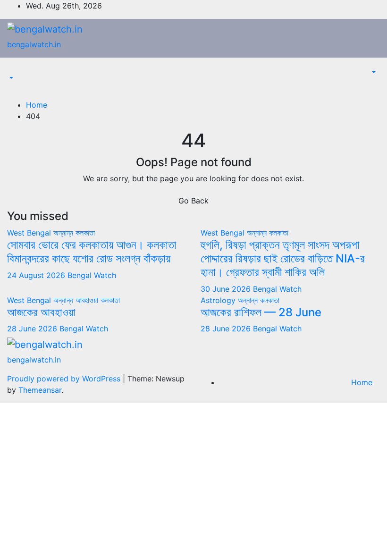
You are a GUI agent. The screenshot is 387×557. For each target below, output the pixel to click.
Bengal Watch (91, 275)
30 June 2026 (227, 289)
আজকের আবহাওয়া (41, 312)
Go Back (193, 200)
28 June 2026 (33, 328)
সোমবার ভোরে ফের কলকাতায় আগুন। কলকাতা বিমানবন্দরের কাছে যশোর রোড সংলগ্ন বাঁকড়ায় (92, 251)
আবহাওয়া (88, 300)
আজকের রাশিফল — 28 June (261, 312)
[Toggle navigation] (14, 70)
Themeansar (39, 390)
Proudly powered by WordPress (65, 378)
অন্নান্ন (64, 232)
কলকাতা (85, 232)
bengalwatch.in (34, 44)
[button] (10, 78)
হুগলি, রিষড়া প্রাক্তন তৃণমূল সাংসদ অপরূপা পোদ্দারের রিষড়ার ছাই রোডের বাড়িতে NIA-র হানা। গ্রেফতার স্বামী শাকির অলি (283, 258)
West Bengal (30, 232)
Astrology (219, 300)
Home (36, 105)
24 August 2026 (37, 275)
